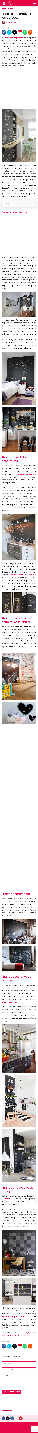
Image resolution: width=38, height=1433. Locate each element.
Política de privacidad (9, 1428)
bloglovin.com (30, 1332)
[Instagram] (12, 1418)
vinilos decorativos (27, 474)
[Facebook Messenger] (9, 32)
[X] (14, 32)
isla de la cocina (9, 1002)
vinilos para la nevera (22, 575)
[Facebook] (4, 32)
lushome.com (24, 1335)
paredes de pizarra (14, 37)
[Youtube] (16, 1418)
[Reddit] (30, 32)
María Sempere (11, 22)
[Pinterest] (21, 1418)
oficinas (9, 1199)
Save (21, 31)
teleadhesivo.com (9, 1335)
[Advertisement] (19, 88)
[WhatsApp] (24, 32)
